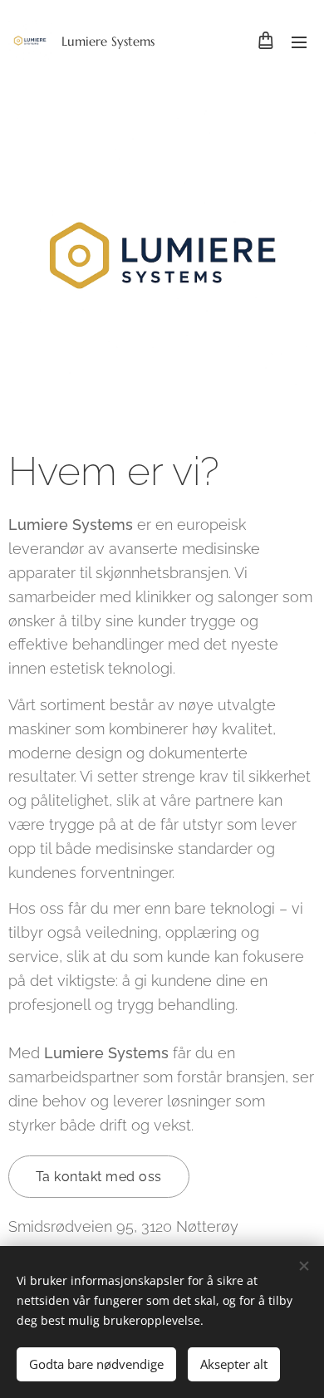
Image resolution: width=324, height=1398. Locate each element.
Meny (299, 41)
